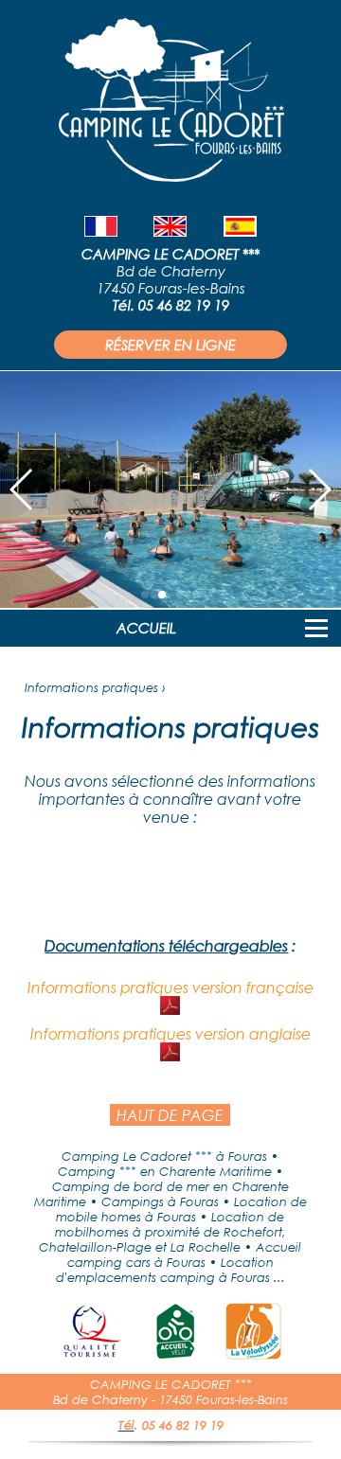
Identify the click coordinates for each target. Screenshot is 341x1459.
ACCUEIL (146, 627)
